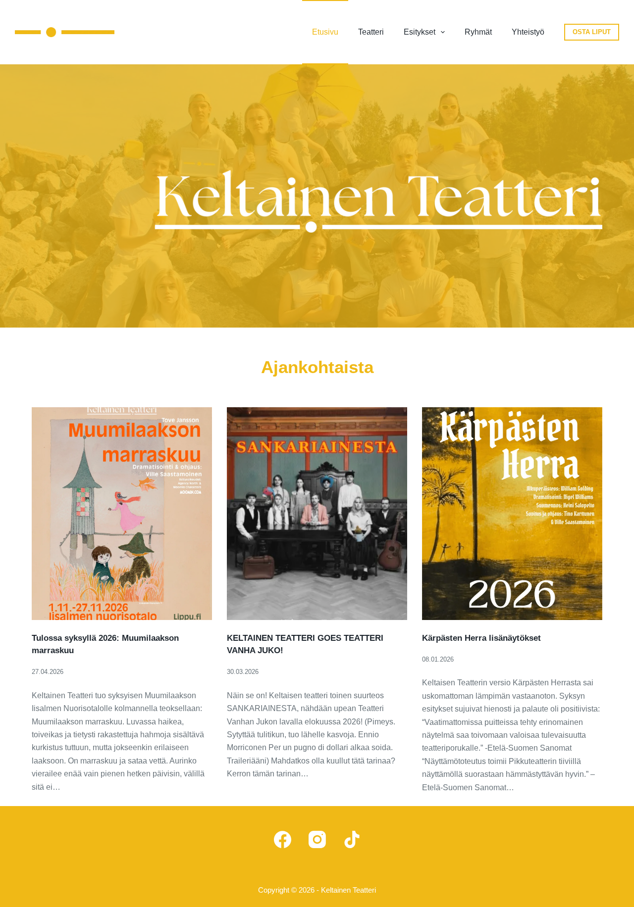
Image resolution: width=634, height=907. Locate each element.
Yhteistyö (528, 32)
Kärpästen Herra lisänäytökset (481, 638)
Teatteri (371, 32)
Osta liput (592, 32)
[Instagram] (317, 839)
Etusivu (325, 32)
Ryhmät (478, 32)
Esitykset (419, 32)
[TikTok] (352, 839)
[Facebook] (282, 839)
